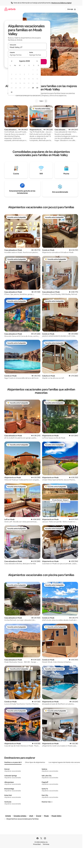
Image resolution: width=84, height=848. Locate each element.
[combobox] (27, 47)
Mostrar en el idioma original (61, 3)
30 (37, 88)
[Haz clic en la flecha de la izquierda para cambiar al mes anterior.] (11, 61)
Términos (46, 844)
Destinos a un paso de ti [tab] (13, 762)
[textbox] (18, 55)
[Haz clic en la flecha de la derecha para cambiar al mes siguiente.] (37, 61)
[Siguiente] (46, 101)
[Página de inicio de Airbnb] (10, 9)
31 (11, 92)
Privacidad (37, 844)
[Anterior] (36, 101)
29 (33, 88)
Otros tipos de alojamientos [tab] (35, 762)
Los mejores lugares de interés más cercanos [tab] (65, 762)
